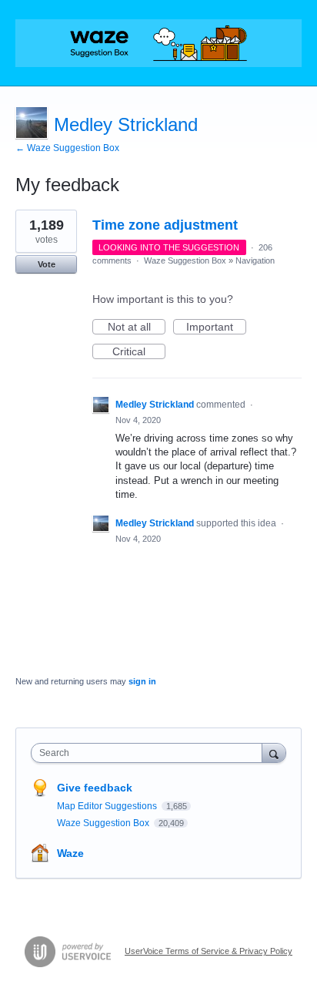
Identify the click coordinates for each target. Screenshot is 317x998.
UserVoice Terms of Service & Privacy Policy (208, 951)
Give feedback (94, 787)
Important (216, 327)
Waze (70, 853)
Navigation (255, 260)
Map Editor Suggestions (108, 806)
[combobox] (150, 753)
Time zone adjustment (165, 225)
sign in (142, 681)
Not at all (136, 327)
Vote (46, 264)
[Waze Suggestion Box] (158, 43)
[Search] (274, 752)
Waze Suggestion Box (185, 260)
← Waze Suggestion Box (67, 148)
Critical (138, 352)
